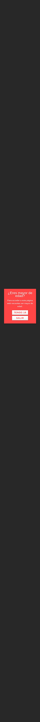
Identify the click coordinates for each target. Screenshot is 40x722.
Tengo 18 (20, 312)
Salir (20, 318)
